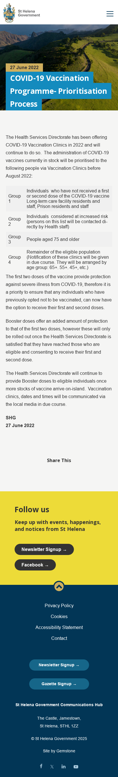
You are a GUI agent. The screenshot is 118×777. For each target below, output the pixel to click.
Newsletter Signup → (59, 665)
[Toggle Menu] (110, 13)
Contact (59, 638)
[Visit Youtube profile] (76, 767)
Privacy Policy (59, 605)
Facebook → (35, 565)
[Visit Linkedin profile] (64, 767)
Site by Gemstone (59, 751)
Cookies (59, 616)
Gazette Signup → (59, 683)
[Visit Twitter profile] (52, 767)
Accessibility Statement (59, 627)
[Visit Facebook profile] (41, 767)
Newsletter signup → (44, 549)
